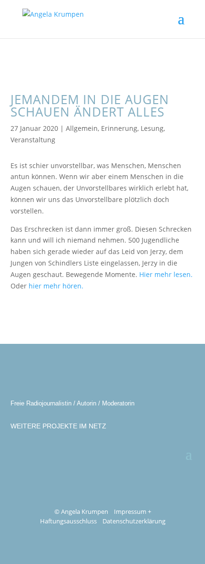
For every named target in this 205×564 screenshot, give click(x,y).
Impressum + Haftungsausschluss (95, 516)
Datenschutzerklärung (133, 521)
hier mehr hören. (56, 285)
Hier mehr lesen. (166, 274)
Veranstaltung (32, 139)
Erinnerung (119, 128)
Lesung (152, 128)
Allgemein (82, 128)
